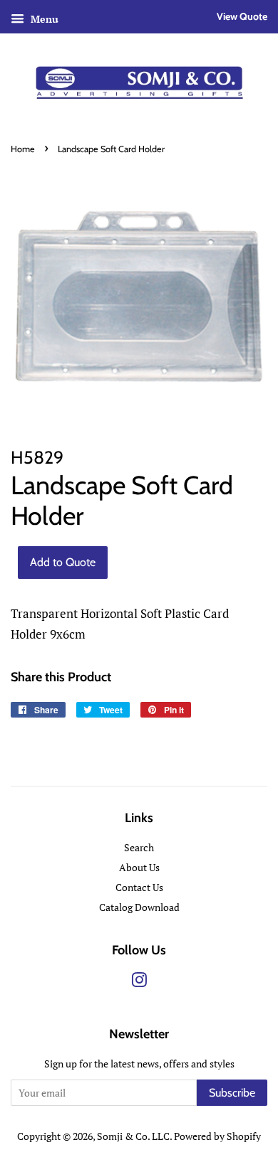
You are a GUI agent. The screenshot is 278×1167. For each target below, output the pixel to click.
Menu (43, 19)
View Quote (242, 16)
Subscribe (232, 1092)
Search (139, 847)
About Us (139, 867)
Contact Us (139, 887)
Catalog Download (139, 907)
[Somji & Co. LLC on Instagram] (139, 982)
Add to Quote (63, 562)
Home (23, 149)
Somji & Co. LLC (133, 1136)
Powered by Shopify (217, 1136)
